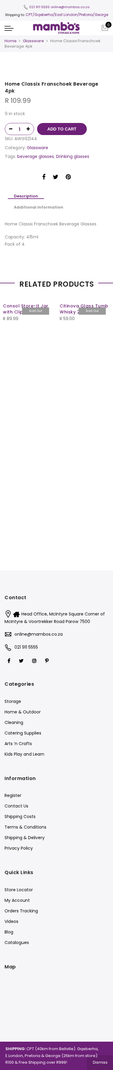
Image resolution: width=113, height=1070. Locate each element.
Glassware (33, 41)
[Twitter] (22, 660)
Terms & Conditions (25, 827)
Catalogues (17, 942)
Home (11, 41)
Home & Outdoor (23, 712)
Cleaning (14, 722)
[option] (56, 68)
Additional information (38, 207)
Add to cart (62, 129)
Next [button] (102, 331)
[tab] (26, 196)
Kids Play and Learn (24, 754)
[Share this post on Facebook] (44, 178)
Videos (11, 921)
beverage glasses (35, 156)
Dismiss (100, 1062)
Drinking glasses (72, 156)
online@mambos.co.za (70, 7)
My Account (17, 900)
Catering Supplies (23, 733)
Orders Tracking (21, 911)
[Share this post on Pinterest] (68, 178)
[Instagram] (35, 660)
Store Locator (19, 890)
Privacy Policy (19, 848)
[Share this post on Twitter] (55, 178)
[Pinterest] (47, 660)
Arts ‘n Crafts (18, 744)
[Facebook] (10, 660)
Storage (13, 701)
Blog (9, 932)
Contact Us (16, 806)
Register (13, 795)
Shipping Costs (20, 817)
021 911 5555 (39, 7)
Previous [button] (10, 331)
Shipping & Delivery (25, 838)
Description (26, 196)
